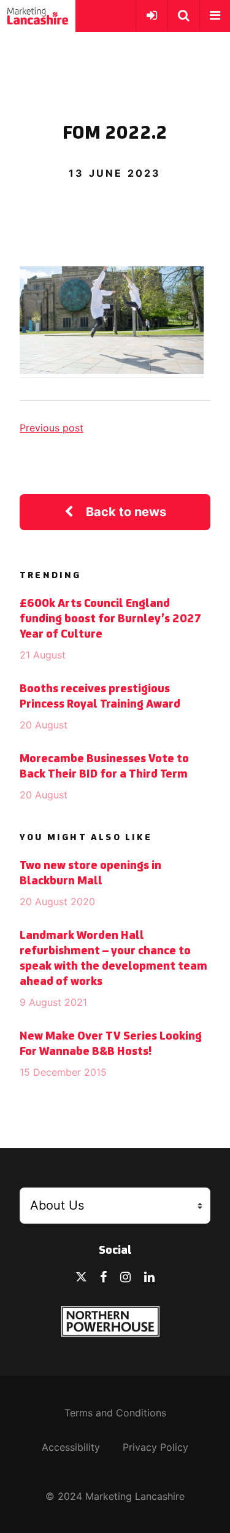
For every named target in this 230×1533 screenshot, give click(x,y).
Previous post (51, 428)
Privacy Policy (155, 1447)
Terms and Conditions (115, 1413)
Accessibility (71, 1447)
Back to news (126, 511)
